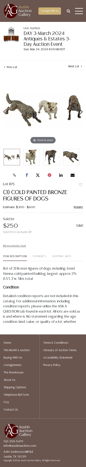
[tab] (15, 258)
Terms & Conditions (55, 342)
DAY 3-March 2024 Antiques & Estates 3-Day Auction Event (47, 39)
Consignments (12, 365)
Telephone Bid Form (16, 394)
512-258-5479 (13, 441)
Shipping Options (15, 387)
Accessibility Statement (58, 357)
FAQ (6, 402)
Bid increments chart (14, 246)
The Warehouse (13, 372)
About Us (9, 380)
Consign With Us (50, 11)
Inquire (78, 206)
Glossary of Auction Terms (59, 350)
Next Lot (74, 66)
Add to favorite (80, 185)
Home (7, 342)
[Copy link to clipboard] (14, 175)
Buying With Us (13, 357)
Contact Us (11, 409)
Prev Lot (11, 67)
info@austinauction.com (20, 445)
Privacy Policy (51, 365)
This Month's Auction (17, 350)
